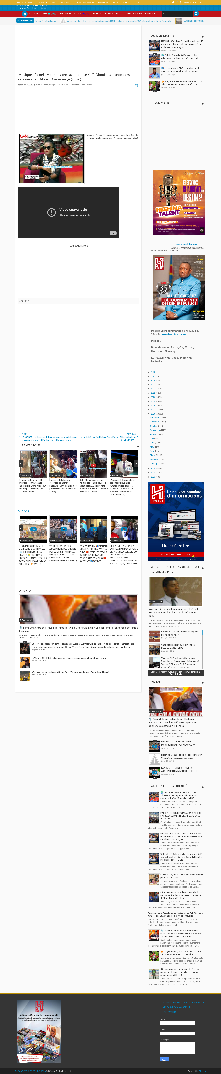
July (152, 438)
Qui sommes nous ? (25, 2)
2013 (153, 477)
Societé (115, 2)
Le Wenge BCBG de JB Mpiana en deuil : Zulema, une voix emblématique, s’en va (69, 658)
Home (25, 14)
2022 (153, 389)
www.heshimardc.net (175, 334)
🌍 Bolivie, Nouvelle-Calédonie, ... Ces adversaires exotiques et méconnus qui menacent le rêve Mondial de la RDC (179, 58)
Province (139, 2)
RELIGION (127, 2)
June (152, 443)
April (152, 451)
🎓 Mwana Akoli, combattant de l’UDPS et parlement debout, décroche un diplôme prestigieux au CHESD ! (180, 972)
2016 (153, 414)
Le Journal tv (111, 14)
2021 (153, 393)
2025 (153, 376)
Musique (97, 14)
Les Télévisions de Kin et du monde (138, 14)
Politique (34, 14)
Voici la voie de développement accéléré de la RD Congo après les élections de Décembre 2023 (174, 612)
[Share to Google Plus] (45, 541)
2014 (153, 473)
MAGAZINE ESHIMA (187, 245)
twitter (173, 2)
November (155, 422)
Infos (49, 14)
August (153, 434)
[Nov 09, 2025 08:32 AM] (139, 21)
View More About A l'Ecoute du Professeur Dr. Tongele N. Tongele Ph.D (175, 673)
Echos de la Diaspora (74, 14)
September (155, 430)
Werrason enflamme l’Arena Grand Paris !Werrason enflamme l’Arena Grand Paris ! (70, 672)
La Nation (41, 2)
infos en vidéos (42, 85)
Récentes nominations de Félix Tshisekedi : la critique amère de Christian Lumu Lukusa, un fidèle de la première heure (181, 895)
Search (196, 13)
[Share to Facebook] (37, 541)
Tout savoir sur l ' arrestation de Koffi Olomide (74, 85)
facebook (177, 2)
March (153, 455)
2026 (153, 372)
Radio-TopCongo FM (85, 2)
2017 (153, 410)
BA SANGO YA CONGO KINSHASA (32, 6)
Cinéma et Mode (66, 2)
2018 (153, 405)
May (152, 447)
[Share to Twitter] (41, 541)
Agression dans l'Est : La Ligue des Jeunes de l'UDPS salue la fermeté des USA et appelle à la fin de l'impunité (80, 21)
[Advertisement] (78, 50)
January (154, 463)
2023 (153, 385)
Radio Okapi (103, 2)
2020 (153, 397)
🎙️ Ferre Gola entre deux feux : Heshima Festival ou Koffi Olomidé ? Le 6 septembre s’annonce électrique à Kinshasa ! (173, 722)
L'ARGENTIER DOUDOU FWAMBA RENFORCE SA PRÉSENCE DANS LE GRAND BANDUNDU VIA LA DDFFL (181, 816)
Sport (53, 2)
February (154, 459)
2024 (153, 380)
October (154, 426)
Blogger (202, 1071)
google (181, 2)
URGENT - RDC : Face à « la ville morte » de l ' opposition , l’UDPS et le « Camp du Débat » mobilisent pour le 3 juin (182, 44)
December (155, 417)
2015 (153, 468)
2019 (153, 401)
